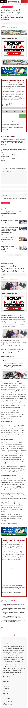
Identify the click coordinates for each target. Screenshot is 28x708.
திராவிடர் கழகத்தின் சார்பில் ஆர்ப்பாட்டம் (13, 363)
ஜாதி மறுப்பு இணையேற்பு (8, 146)
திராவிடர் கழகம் (9, 263)
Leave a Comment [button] (6, 628)
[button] (2, 1)
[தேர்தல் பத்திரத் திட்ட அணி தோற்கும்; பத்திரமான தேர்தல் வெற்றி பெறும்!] (23, 248)
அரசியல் (3, 263)
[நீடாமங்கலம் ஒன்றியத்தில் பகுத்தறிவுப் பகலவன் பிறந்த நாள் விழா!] (23, 213)
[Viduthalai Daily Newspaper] (14, 1)
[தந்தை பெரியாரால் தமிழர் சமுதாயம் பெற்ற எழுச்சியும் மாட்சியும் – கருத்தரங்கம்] (23, 239)
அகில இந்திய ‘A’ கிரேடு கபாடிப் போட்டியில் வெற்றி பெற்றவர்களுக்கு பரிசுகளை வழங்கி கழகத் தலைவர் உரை (13, 151)
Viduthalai (3, 26)
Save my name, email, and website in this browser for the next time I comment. (14, 199)
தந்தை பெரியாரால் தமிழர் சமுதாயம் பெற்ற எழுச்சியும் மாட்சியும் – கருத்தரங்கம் (9, 239)
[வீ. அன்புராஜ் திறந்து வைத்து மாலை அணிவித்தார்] (23, 222)
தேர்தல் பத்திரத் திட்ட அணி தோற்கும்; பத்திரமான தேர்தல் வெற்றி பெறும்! (9, 248)
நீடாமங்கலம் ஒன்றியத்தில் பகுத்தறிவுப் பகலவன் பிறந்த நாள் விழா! (8, 213)
